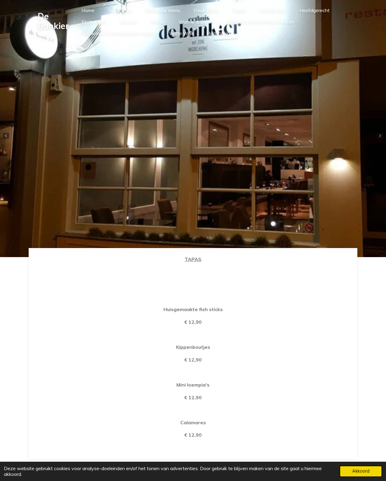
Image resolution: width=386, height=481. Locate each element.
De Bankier (53, 21)
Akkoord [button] (360, 471)
